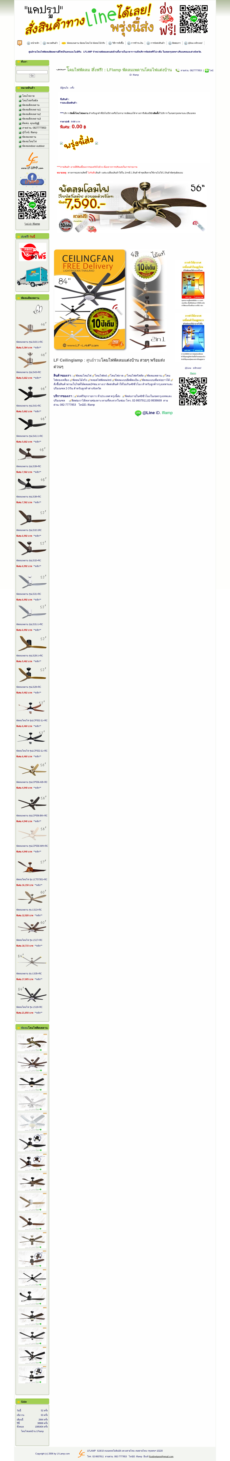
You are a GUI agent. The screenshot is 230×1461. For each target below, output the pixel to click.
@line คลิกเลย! (195, 43)
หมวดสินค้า (52, 43)
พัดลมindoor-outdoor (33, 145)
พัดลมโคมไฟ (29, 141)
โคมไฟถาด (28, 95)
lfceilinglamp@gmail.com (161, 1456)
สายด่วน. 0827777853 (34, 127)
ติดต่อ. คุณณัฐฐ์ (30, 123)
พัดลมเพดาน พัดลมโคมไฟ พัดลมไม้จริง (85, 43)
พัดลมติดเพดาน (30, 105)
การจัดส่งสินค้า (157, 43)
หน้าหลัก (34, 43)
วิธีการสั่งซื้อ (118, 43)
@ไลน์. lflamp (29, 132)
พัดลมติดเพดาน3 (31, 118)
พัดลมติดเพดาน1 (31, 109)
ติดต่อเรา (176, 43)
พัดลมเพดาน (29, 136)
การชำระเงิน (136, 43)
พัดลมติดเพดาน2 (31, 114)
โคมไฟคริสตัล (30, 100)
